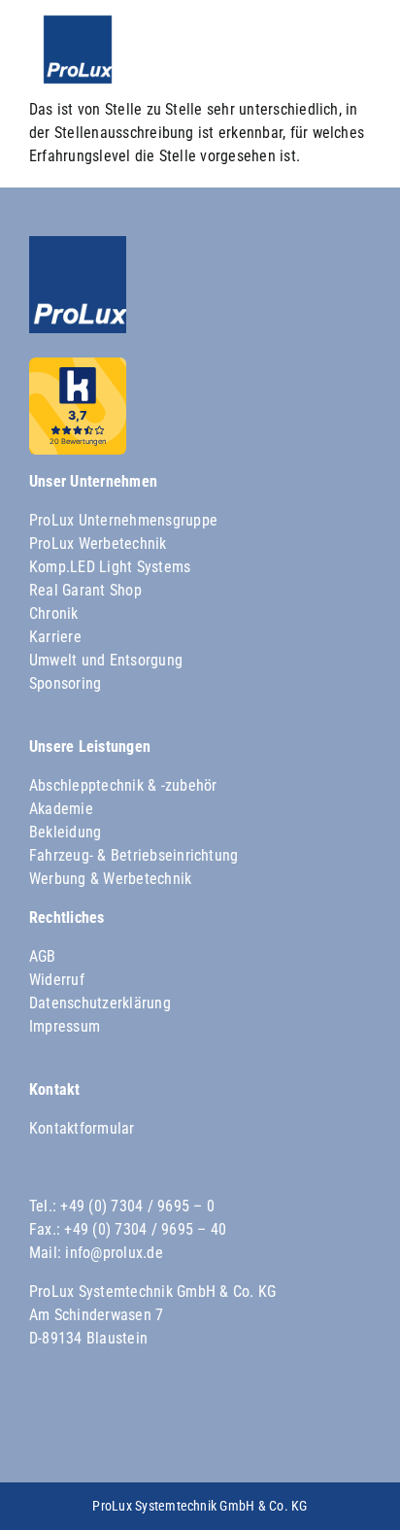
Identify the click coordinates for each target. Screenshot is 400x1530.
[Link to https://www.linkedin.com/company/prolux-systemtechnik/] (337, 1424)
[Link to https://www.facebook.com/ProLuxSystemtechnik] (52, 1424)
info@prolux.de (113, 1252)
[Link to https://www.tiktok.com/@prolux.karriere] (195, 1424)
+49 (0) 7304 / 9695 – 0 (137, 1206)
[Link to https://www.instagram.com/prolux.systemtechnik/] (124, 1424)
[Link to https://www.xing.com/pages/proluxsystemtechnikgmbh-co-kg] (266, 1424)
